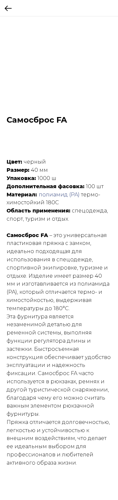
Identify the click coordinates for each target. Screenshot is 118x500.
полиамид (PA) (59, 194)
